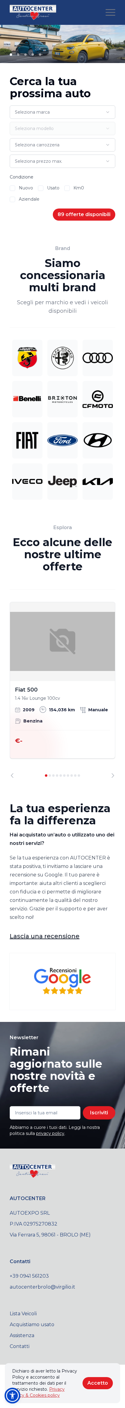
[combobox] (62, 112)
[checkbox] (12, 188)
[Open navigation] (110, 12)
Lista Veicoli (23, 1313)
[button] (12, 1395)
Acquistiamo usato (32, 1324)
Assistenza (22, 1335)
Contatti (19, 1346)
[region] (62, 690)
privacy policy (50, 1133)
